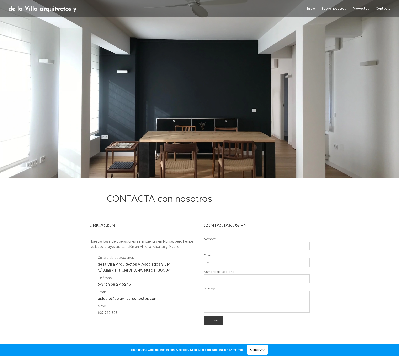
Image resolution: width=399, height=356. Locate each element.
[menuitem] (312, 8)
